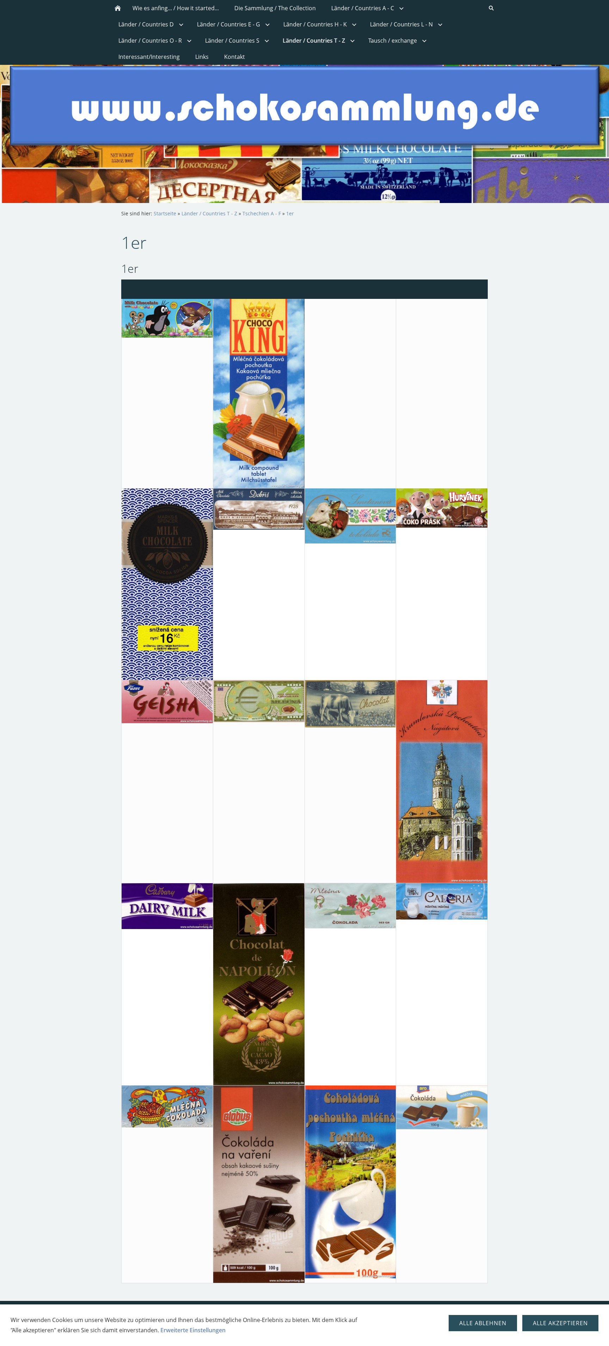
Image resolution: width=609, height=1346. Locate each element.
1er (290, 213)
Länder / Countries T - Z (209, 213)
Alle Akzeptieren (560, 1323)
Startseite (165, 213)
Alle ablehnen (482, 1323)
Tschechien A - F (261, 213)
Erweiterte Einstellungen (193, 1330)
